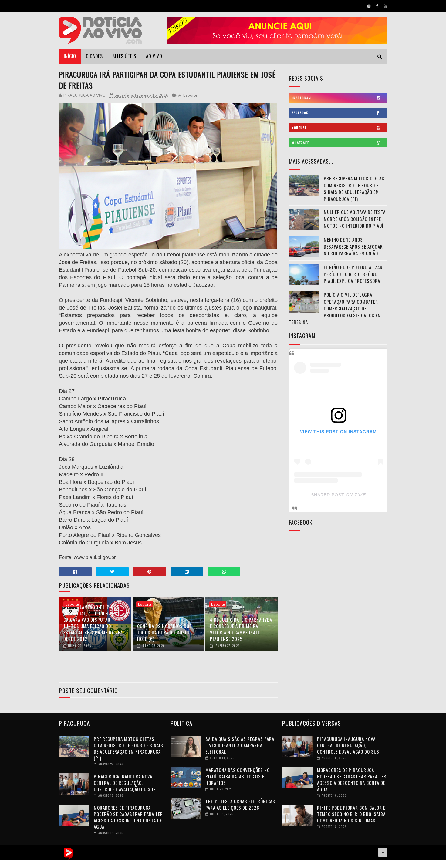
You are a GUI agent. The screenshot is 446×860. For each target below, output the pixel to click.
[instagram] (369, 6)
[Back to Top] (382, 852)
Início (70, 56)
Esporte (190, 95)
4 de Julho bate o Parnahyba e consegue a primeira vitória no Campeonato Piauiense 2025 (241, 629)
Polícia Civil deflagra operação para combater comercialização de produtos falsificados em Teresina (335, 308)
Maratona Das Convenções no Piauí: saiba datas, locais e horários (237, 776)
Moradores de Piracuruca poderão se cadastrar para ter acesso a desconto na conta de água (128, 817)
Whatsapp (300, 142)
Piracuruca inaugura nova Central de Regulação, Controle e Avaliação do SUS (125, 782)
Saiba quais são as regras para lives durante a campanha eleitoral (239, 745)
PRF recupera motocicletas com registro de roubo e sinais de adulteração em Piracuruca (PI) (354, 188)
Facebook (300, 112)
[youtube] (385, 6)
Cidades (94, 56)
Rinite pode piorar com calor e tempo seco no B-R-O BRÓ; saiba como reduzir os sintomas (351, 814)
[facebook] (377, 6)
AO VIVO (154, 56)
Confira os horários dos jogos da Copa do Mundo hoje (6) (164, 632)
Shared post (327, 494)
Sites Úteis (124, 56)
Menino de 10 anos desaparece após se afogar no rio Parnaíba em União (353, 246)
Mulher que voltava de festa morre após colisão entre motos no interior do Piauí (355, 219)
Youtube (299, 127)
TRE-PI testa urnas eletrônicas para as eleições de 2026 (240, 804)
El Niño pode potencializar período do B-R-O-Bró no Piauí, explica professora (353, 274)
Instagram (301, 97)
